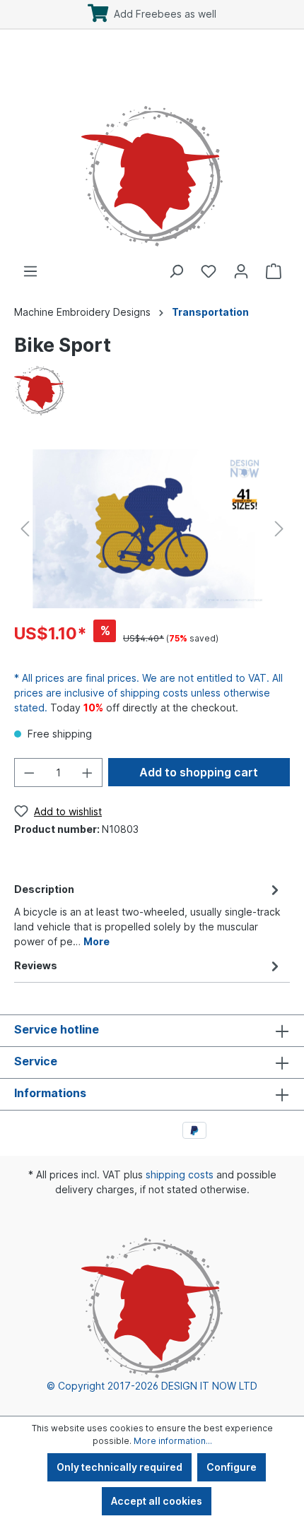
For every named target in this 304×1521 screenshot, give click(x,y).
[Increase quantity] (88, 772)
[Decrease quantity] (29, 772)
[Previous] (24, 529)
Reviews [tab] (35, 965)
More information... (173, 1441)
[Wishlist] (208, 271)
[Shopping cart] (273, 271)
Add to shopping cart (198, 772)
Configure (231, 1467)
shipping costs (180, 1174)
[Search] (176, 271)
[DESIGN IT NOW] (39, 390)
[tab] (148, 914)
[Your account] (241, 271)
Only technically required (119, 1467)
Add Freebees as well (162, 14)
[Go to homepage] (152, 161)
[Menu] (30, 271)
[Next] (279, 529)
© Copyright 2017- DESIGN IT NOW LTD (152, 1386)
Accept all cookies (156, 1501)
